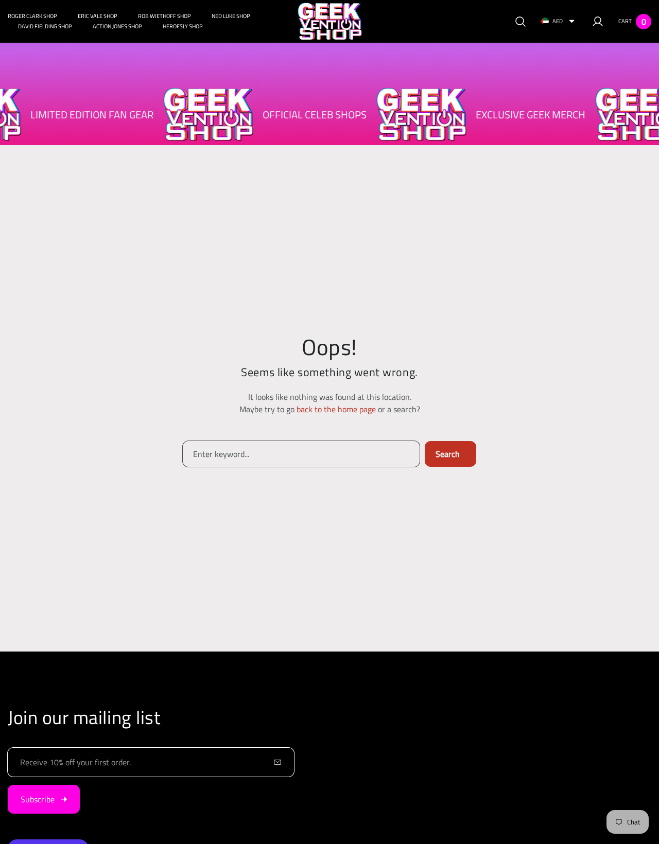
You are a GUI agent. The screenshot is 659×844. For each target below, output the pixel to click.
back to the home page (336, 409)
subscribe (38, 799)
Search (448, 454)
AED (557, 21)
